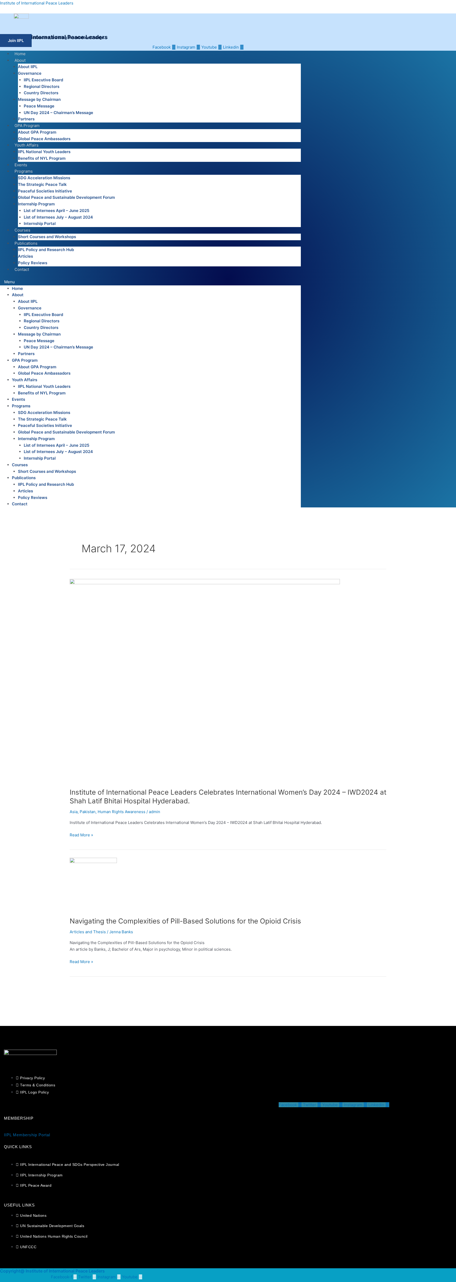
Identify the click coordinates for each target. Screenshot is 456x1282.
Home (20, 53)
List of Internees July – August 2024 (58, 217)
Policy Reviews (32, 262)
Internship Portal (40, 223)
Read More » (81, 834)
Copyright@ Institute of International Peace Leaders (52, 1271)
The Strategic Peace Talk (42, 184)
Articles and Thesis (88, 931)
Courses (22, 230)
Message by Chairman (39, 99)
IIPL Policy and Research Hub (46, 249)
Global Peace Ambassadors (44, 138)
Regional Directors (41, 86)
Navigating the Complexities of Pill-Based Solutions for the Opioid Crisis (185, 921)
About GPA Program (37, 132)
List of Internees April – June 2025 (56, 210)
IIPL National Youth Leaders (44, 151)
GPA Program (27, 125)
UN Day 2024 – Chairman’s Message (58, 112)
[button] (150, 282)
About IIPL (27, 66)
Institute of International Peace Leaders (36, 3)
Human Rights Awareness (121, 811)
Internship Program (36, 203)
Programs (24, 171)
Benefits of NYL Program (41, 158)
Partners (26, 118)
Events (21, 164)
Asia (74, 811)
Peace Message (39, 106)
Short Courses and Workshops (47, 236)
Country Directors (41, 92)
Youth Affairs (27, 145)
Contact (22, 269)
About (20, 60)
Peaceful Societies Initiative (45, 191)
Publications (26, 243)
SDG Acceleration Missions (44, 177)
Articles (25, 256)
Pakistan (88, 811)
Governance (29, 73)
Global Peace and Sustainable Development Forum (66, 197)
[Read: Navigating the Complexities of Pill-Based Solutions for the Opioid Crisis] (93, 883)
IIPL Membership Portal (27, 1135)
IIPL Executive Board (43, 79)
